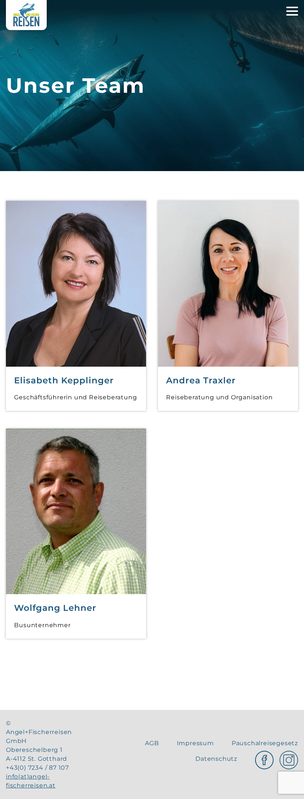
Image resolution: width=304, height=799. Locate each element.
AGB (152, 743)
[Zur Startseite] (26, 15)
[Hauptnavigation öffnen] (292, 11)
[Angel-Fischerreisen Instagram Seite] (289, 759)
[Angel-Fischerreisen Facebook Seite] (264, 759)
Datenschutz (216, 758)
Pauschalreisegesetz (265, 743)
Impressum (195, 743)
